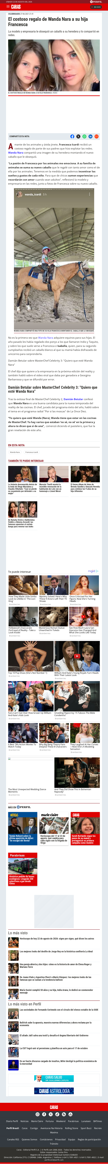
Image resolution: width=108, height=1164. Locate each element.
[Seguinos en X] (51, 1114)
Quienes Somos (29, 1139)
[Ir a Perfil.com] (96, 2)
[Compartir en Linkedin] (90, 136)
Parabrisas (73, 1121)
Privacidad (60, 1139)
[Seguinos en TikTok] (57, 1114)
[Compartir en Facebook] (72, 136)
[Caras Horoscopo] (54, 1093)
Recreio (98, 1128)
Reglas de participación (89, 1139)
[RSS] (64, 1114)
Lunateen (86, 1121)
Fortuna (50, 1121)
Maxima (54, 1132)
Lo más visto (18, 933)
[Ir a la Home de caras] (16, 7)
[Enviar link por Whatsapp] (84, 136)
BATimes (97, 1121)
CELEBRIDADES (14, 14)
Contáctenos (46, 1139)
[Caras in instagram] (38, 1114)
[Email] (97, 136)
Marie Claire (37, 1121)
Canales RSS (13, 1139)
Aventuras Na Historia (51, 1128)
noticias (22, 815)
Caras (25, 1128)
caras (85, 815)
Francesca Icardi (31, 452)
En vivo (97, 7)
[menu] (8, 7)
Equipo (71, 1139)
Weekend (60, 1121)
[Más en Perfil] (24, 807)
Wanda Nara (45, 337)
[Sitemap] (70, 1114)
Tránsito (54, 1143)
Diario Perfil (12, 1121)
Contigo (34, 1128)
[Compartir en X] (78, 136)
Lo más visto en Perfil (24, 1004)
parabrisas (22, 856)
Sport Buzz (86, 1128)
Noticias (25, 1121)
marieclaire (53, 815)
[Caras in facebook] (44, 1114)
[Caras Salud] (54, 1081)
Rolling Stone (71, 1128)
